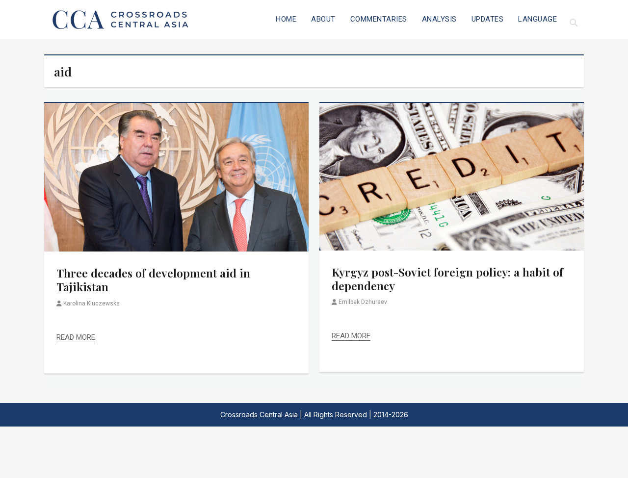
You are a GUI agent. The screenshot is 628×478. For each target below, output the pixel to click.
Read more (75, 337)
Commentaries (378, 19)
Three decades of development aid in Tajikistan (153, 279)
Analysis (439, 19)
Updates (487, 19)
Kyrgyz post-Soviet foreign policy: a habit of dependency (447, 278)
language (537, 19)
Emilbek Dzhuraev (363, 302)
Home (286, 19)
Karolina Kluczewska (91, 303)
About (323, 19)
